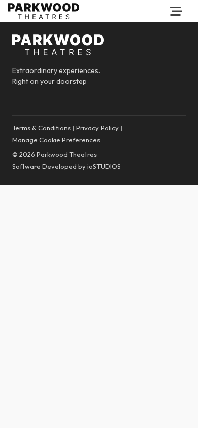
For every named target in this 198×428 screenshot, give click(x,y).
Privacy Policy (97, 128)
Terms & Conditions (41, 128)
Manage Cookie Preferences (56, 140)
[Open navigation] (176, 11)
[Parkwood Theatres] (43, 11)
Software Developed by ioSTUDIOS (66, 166)
